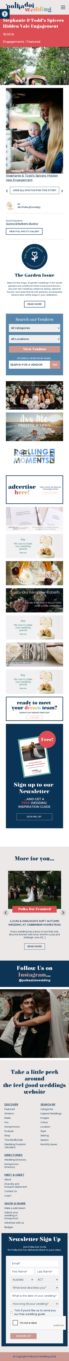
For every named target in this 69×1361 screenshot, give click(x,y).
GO (55, 364)
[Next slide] (63, 913)
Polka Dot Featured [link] (34, 909)
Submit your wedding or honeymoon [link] (11, 1215)
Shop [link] (7, 1135)
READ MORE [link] (34, 304)
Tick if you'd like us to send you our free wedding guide (35, 1312)
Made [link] (7, 1118)
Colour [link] (44, 1122)
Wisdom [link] (9, 1113)
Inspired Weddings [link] (50, 1113)
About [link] (7, 1179)
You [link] (6, 1122)
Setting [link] (44, 1135)
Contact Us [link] (10, 1191)
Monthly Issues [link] (48, 1144)
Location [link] (45, 1126)
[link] (5, 14)
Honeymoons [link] (12, 1126)
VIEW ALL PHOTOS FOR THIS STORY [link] (34, 190)
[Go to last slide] (6, 913)
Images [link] (44, 1118)
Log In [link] (7, 1195)
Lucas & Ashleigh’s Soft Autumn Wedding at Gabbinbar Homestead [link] (34, 922)
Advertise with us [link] (14, 1222)
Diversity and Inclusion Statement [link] (15, 1185)
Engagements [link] (14, 41)
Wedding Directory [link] (15, 1159)
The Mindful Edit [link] (13, 1140)
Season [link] (44, 1140)
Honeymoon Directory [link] (11, 1165)
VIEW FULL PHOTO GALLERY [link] (24, 231)
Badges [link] (8, 1227)
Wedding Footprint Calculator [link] (15, 1146)
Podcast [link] (9, 1131)
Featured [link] (33, 41)
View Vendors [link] (34, 349)
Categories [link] (46, 1109)
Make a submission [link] (14, 1208)
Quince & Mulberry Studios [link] (22, 223)
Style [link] (43, 1131)
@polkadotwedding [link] (34, 980)
